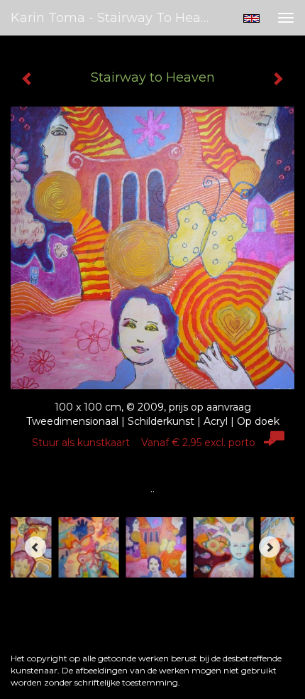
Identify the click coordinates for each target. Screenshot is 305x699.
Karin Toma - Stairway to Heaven (116, 18)
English (251, 18)
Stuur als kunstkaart (143, 442)
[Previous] (35, 547)
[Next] (269, 547)
